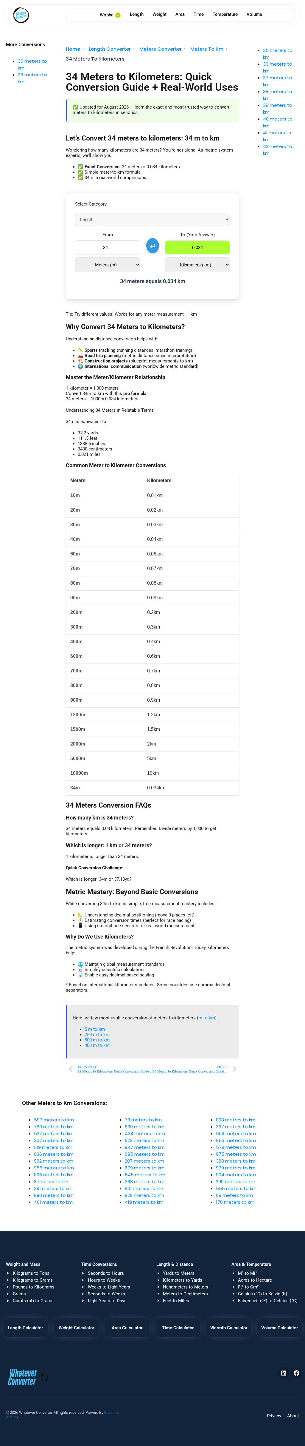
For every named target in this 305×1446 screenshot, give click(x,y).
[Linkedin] (283, 1373)
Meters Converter (160, 49)
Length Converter (110, 49)
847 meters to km (145, 1147)
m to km (206, 1018)
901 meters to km (144, 1188)
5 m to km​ (95, 1029)
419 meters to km (144, 1202)
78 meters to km (143, 1120)
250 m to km (97, 1034)
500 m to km (97, 1040)
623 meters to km (144, 1140)
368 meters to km (144, 1181)
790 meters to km (54, 1127)
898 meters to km (236, 1120)
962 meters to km (53, 1161)
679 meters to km (144, 1168)
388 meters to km (236, 1161)
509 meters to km (236, 1133)
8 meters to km (51, 1181)
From (107, 234)
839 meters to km (144, 1127)
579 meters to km (236, 1147)
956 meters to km (54, 1168)
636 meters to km (54, 1154)
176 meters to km (235, 1202)
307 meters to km (54, 1140)
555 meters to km (236, 1188)
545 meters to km (145, 1175)
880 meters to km (54, 1195)
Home (73, 49)
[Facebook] (296, 1373)
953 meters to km (236, 1140)
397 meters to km (236, 1127)
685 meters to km (145, 1154)
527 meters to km (54, 1133)
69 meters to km (234, 1195)
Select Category (91, 204)
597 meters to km (54, 1120)
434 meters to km (145, 1133)
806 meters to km (54, 1175)
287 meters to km (144, 1161)
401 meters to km (53, 1202)
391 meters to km (53, 1188)
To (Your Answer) (197, 234)
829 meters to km (144, 1195)
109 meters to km (53, 1147)
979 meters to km (236, 1168)
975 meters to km (236, 1154)
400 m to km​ (97, 1045)
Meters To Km (206, 49)
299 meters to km (235, 1181)
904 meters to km (236, 1175)
